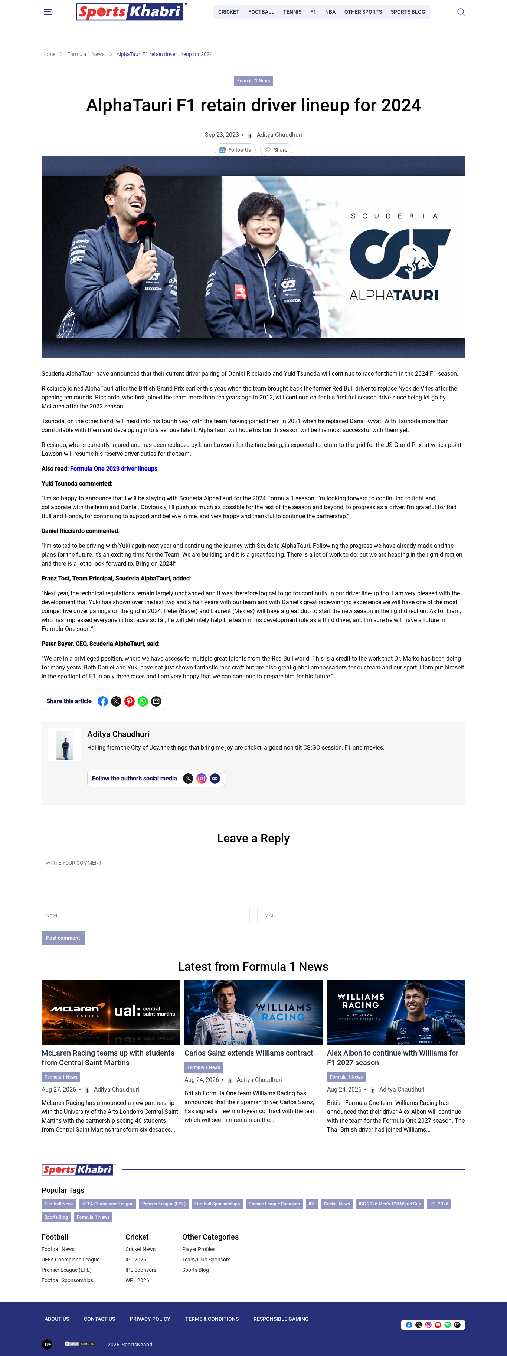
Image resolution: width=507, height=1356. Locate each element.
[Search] (461, 11)
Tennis (292, 12)
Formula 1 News (86, 54)
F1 (313, 12)
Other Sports (363, 12)
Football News (59, 1204)
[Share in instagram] (428, 1325)
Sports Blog (408, 12)
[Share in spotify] (447, 1325)
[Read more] (111, 1057)
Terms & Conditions (212, 1319)
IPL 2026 (439, 1204)
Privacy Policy (150, 1319)
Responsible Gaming (281, 1319)
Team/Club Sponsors (206, 1260)
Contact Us (99, 1319)
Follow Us (239, 150)
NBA (330, 12)
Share (281, 150)
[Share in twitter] (116, 701)
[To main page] (131, 12)
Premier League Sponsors (274, 1204)
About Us (57, 1319)
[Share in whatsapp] (143, 701)
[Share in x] (418, 1325)
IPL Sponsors (140, 1270)
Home (48, 54)
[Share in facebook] (103, 701)
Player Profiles (198, 1249)
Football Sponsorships (217, 1204)
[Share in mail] (156, 701)
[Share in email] (457, 1325)
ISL (312, 1204)
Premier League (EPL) (164, 1204)
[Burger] (47, 12)
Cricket (228, 12)
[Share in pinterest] (129, 701)
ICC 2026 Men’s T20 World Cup (390, 1204)
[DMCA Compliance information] (80, 1344)
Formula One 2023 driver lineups (113, 468)
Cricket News (337, 1204)
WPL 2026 (137, 1280)
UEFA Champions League (107, 1204)
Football (261, 12)
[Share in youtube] (438, 1325)
